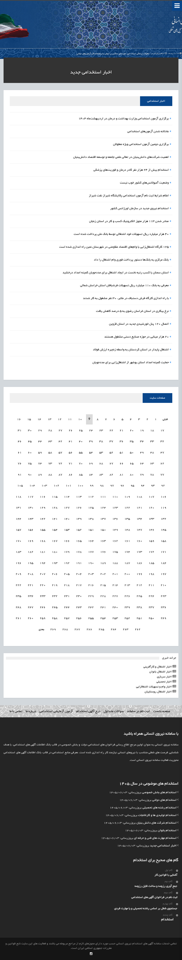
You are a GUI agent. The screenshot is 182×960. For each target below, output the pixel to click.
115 (55, 496)
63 (152, 463)
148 (127, 529)
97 (112, 485)
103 (44, 485)
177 (91, 552)
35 (132, 441)
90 (30, 474)
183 (18, 552)
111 (103, 496)
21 (121, 430)
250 (151, 618)
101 (68, 485)
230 (79, 596)
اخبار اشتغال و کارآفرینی (158, 666)
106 (163, 496)
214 (115, 585)
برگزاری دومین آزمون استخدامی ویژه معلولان (141, 144)
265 (101, 629)
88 (50, 474)
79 (142, 474)
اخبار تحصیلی (164, 681)
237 (151, 607)
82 (111, 474)
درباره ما (31, 711)
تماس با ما (15, 711)
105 (20, 485)
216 (91, 585)
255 (91, 618)
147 (139, 529)
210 (163, 585)
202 (103, 574)
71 (71, 463)
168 (43, 541)
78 (152, 474)
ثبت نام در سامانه (138, 711)
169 (30, 541)
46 (20, 441)
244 (67, 607)
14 (39, 419)
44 (40, 441)
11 (70, 419)
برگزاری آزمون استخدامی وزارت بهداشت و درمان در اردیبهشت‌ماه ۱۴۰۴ (123, 119)
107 (151, 496)
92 (163, 485)
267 (77, 629)
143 (30, 519)
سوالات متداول (114, 711)
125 (91, 507)
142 (43, 519)
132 (163, 519)
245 (55, 607)
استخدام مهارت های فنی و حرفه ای (155, 838)
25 (81, 430)
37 (111, 441)
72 (60, 463)
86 (71, 474)
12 (60, 419)
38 (101, 441)
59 (40, 452)
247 (30, 607)
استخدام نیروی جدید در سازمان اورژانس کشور (139, 208)
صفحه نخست (161, 711)
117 (30, 496)
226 (127, 596)
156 (30, 529)
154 (55, 529)
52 (111, 452)
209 (18, 574)
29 (40, 430)
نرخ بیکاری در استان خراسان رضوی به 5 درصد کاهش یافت (132, 311)
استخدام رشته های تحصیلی (159, 808)
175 (115, 552)
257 (67, 618)
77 (162, 474)
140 (67, 519)
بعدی (41, 629)
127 (67, 507)
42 (60, 441)
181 (43, 552)
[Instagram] (91, 954)
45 (30, 441)
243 (79, 607)
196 (18, 563)
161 (127, 541)
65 (132, 463)
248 (18, 607)
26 (71, 430)
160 (139, 541)
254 (103, 618)
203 (91, 574)
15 (29, 419)
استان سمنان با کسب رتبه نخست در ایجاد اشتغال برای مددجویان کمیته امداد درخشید (116, 273)
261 (18, 618)
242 (91, 607)
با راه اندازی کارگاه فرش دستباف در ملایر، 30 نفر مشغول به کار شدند (126, 298)
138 (91, 519)
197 (163, 574)
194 (43, 563)
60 (30, 452)
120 (151, 507)
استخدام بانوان (167, 830)
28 (50, 430)
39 (91, 441)
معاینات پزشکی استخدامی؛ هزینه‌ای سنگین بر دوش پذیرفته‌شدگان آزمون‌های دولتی (128, 54)
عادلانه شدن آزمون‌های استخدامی (148, 131)
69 (91, 463)
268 (65, 629)
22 (111, 430)
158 (163, 541)
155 (43, 529)
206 (55, 574)
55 (81, 452)
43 (50, 441)
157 (18, 529)
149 (115, 529)
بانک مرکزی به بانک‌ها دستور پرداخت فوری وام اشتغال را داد (131, 260)
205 (67, 574)
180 (55, 552)
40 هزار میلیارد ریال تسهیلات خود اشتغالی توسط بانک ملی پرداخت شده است (121, 234)
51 (121, 452)
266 (89, 629)
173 (139, 552)
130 (30, 507)
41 (71, 441)
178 (79, 552)
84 (91, 474)
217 (79, 585)
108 (139, 496)
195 (30, 563)
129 (43, 507)
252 (127, 618)
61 (20, 452)
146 (151, 529)
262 (138, 629)
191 (79, 563)
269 (53, 629)
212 (139, 585)
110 (115, 496)
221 (30, 585)
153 (67, 529)
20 (132, 430)
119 (163, 507)
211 (151, 585)
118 (18, 496)
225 (139, 596)
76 (20, 463)
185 (151, 563)
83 (101, 474)
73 (50, 463)
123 (115, 507)
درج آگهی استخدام (88, 711)
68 (101, 463)
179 (67, 552)
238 (139, 607)
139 (79, 519)
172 (151, 552)
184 (163, 563)
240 (115, 607)
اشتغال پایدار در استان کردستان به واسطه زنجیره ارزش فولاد (131, 350)
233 (43, 596)
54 (91, 452)
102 (56, 485)
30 (30, 430)
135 (127, 519)
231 (67, 596)
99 (92, 485)
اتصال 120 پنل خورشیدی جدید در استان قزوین (139, 324)
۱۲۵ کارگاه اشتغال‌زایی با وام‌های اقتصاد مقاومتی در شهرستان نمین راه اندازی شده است (114, 247)
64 (142, 463)
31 (20, 430)
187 (127, 563)
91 (20, 474)
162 (115, 541)
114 (67, 496)
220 (43, 585)
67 (111, 463)
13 (49, 419)
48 (152, 452)
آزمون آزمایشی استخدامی (56, 711)
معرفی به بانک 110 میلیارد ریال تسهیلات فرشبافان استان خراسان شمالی (124, 285)
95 (132, 485)
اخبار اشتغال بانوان (161, 671)
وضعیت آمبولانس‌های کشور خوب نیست (144, 183)
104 (32, 485)
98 (102, 485)
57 (60, 452)
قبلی (165, 419)
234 (30, 596)
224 (151, 596)
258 (55, 618)
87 (60, 474)
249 (163, 618)
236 (163, 607)
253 (115, 618)
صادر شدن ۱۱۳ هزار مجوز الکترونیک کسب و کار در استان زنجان (129, 221)
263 (125, 629)
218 (67, 585)
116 (43, 496)
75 (30, 463)
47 (162, 452)
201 (115, 574)
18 (152, 430)
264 (113, 629)
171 (163, 552)
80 (132, 474)
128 (55, 507)
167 (55, 541)
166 (67, 541)
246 (43, 607)
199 (139, 574)
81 (121, 474)
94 (143, 485)
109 (127, 496)
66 (121, 463)
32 (162, 441)
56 (71, 452)
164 (91, 541)
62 (162, 463)
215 (103, 585)
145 (163, 529)
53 (101, 452)
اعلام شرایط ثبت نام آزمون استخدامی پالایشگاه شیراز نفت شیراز (129, 196)
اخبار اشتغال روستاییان (159, 691)
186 (139, 563)
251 (139, 618)
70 (81, 463)
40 (81, 441)
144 (18, 519)
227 (115, 596)
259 (43, 618)
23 (101, 430)
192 (67, 563)
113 (79, 496)
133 (151, 519)
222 (18, 585)
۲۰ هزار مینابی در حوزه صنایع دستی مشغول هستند (136, 337)
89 (40, 474)
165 (79, 541)
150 (103, 529)
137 (103, 519)
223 (163, 596)
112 (91, 496)
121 (139, 507)
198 (151, 574)
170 (18, 541)
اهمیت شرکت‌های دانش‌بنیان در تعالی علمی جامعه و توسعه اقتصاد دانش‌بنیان (121, 157)
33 (152, 441)
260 (30, 618)
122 (127, 507)
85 (81, 474)
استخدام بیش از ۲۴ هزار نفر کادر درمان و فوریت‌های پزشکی (131, 170)
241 (103, 607)
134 (139, 519)
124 (103, 507)
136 (115, 519)
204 (79, 574)
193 (55, 563)
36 (121, 441)
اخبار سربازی (165, 676)
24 (91, 430)
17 (162, 430)
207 (43, 574)
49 (142, 452)
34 (142, 441)
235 (18, 596)
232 (55, 596)
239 (127, 607)
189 (103, 563)
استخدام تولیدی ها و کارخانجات (157, 815)
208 (30, 574)
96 (122, 485)
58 (50, 452)
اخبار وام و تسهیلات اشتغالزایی (154, 686)
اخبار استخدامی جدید (163, 846)
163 (103, 541)
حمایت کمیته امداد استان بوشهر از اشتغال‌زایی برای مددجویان (130, 362)
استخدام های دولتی (164, 800)
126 (79, 507)
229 (91, 596)
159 (151, 541)
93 (153, 485)
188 (115, 563)
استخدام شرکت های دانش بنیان (156, 823)
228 (103, 596)
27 (60, 430)
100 (80, 485)
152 (79, 529)
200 (127, 574)
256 (79, 618)
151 (91, 529)
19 (142, 430)
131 (18, 507)
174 (127, 552)
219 (55, 585)
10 (80, 419)
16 (19, 419)
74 (40, 463)
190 (91, 563)
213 (127, 585)
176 (103, 552)
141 (55, 519)
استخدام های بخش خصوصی (159, 792)
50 (132, 452)
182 (30, 552)
